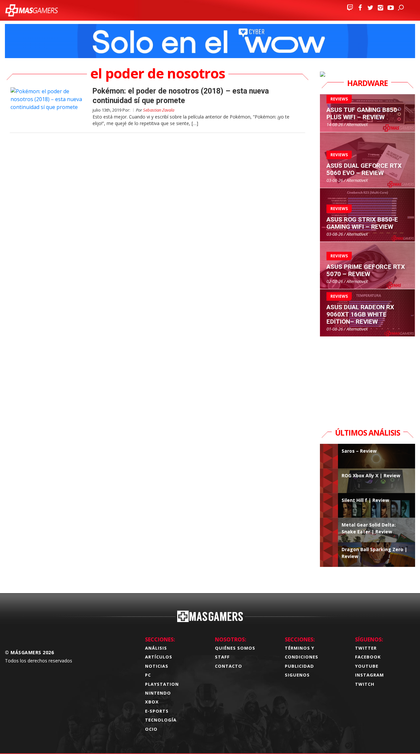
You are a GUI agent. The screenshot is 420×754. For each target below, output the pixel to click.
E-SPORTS (157, 711)
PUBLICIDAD (299, 666)
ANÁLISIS (156, 648)
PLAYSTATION (162, 684)
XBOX (152, 702)
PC (148, 675)
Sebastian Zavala (158, 110)
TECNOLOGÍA (161, 720)
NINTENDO (158, 693)
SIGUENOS (297, 675)
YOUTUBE (366, 666)
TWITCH (364, 684)
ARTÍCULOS (158, 657)
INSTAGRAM (369, 675)
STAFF (222, 657)
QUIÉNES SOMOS (235, 648)
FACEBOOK (368, 657)
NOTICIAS (156, 666)
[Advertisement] (369, 378)
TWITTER (366, 648)
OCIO (151, 729)
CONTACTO (228, 666)
